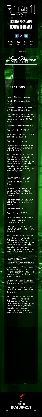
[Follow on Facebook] (17, 36)
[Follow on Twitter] (21, 36)
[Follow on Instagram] (26, 36)
